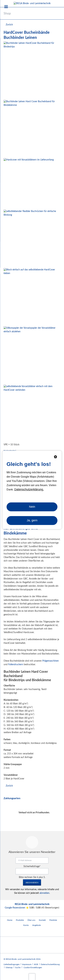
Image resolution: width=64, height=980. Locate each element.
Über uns (31, 920)
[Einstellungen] (55, 457)
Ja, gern (32, 520)
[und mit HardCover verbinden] (32, 413)
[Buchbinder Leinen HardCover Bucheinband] (32, 70)
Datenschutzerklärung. (29, 489)
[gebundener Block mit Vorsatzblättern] (29, 183)
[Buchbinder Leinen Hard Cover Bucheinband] (32, 128)
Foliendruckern (15, 664)
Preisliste (53, 920)
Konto (26, 925)
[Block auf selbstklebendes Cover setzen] (32, 296)
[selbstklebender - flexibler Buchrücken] (32, 238)
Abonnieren (32, 883)
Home (9, 920)
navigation (6, 6)
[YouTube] (7, 932)
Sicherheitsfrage (32, 866)
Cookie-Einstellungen (33, 967)
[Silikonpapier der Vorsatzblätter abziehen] (32, 354)
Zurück (9, 25)
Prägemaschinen (50, 661)
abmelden (44, 893)
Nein (32, 507)
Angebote (36, 925)
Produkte (20, 920)
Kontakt (42, 920)
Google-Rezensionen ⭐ (17, 908)
